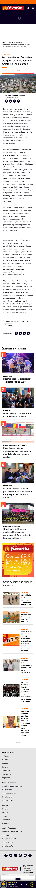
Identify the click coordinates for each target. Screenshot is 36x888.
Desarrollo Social (11, 321)
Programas (6, 778)
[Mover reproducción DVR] (5, 881)
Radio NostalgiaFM (9, 793)
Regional (5, 760)
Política (4, 816)
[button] (18, 879)
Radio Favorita (7, 790)
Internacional (6, 774)
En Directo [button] (12, 882)
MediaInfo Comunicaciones (12, 786)
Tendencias (6, 771)
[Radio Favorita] (13, 8)
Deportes (5, 763)
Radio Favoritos (7, 797)
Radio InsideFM (7, 800)
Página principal (7, 42)
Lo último (5, 756)
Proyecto (8, 325)
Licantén (19, 42)
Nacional (5, 767)
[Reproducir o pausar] (32, 884)
